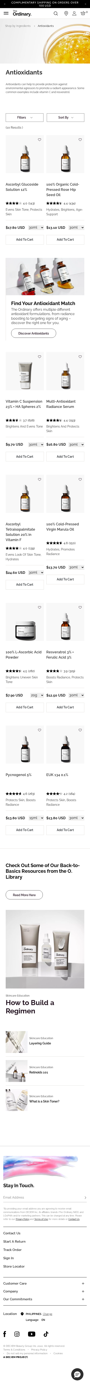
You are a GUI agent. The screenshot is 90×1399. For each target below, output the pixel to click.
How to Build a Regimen (30, 1007)
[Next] (85, 4)
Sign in (8, 1258)
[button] (77, 1374)
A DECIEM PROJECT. (15, 1357)
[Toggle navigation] (6, 13)
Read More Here (24, 895)
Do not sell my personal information (27, 1353)
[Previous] (4, 4)
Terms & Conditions (14, 1349)
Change (47, 1314)
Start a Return (14, 1242)
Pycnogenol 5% (18, 775)
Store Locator (14, 1266)
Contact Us (74, 1219)
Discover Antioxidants (33, 333)
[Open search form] (55, 13)
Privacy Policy (22, 1219)
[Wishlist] (39, 138)
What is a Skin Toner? (44, 1101)
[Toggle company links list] (83, 1291)
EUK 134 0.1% (57, 775)
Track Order (12, 1250)
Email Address (13, 1197)
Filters (21, 117)
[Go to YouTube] (31, 1334)
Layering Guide (40, 1043)
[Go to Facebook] (4, 1334)
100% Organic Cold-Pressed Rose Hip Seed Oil (62, 189)
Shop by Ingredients (18, 26)
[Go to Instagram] (17, 1334)
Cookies (58, 1353)
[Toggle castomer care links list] (83, 1283)
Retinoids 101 (38, 1072)
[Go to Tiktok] (46, 1334)
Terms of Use (41, 1219)
